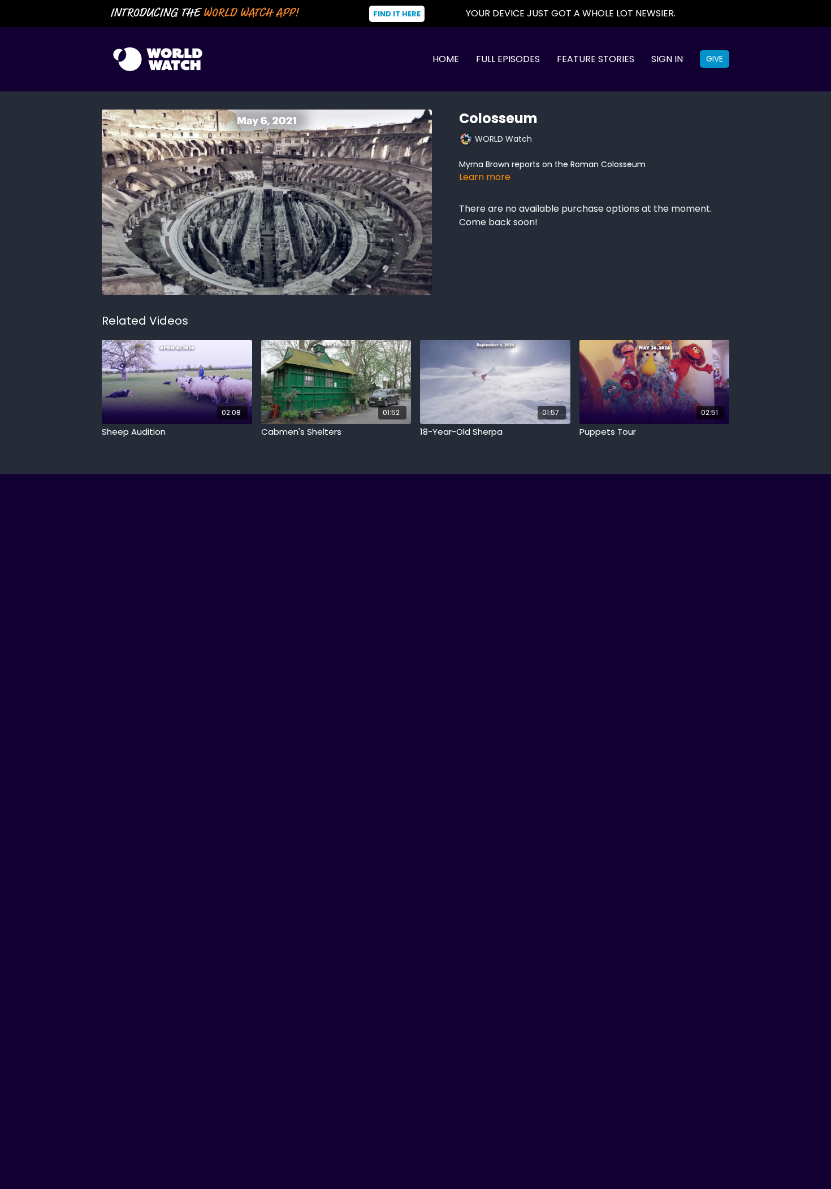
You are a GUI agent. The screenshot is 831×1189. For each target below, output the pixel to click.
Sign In (667, 59)
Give (714, 58)
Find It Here (397, 13)
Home (445, 59)
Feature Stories (595, 59)
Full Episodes (508, 59)
